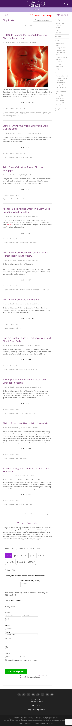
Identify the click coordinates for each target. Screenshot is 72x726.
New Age (57, 40)
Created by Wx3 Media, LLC (26, 723)
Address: (8, 638)
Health (60, 64)
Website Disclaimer (40, 723)
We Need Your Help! (42, 15)
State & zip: (9, 653)
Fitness (60, 62)
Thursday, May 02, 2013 (16, 175)
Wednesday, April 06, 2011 (17, 260)
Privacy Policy (49, 723)
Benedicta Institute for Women (62, 79)
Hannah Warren (24, 199)
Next (47, 26)
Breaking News (14, 108)
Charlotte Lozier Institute (27, 112)
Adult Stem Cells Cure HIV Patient (21, 299)
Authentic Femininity (62, 76)
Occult (58, 55)
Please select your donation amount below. (22, 548)
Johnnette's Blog (61, 82)
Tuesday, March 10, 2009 (17, 476)
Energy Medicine (61, 48)
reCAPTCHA (39, 676)
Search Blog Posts (43, 20)
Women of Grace (60, 73)
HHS (21, 114)
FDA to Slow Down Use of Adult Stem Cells (26, 423)
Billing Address (11, 607)
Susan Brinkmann (31, 42)
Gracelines (58, 36)
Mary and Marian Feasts (61, 88)
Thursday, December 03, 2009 (18, 387)
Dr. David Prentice (41, 112)
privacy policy (24, 677)
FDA (21, 458)
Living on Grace (61, 85)
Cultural (58, 25)
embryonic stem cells (26, 157)
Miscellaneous (60, 50)
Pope (57, 30)
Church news (24, 239)
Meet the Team (61, 91)
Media (58, 28)
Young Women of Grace (60, 110)
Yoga (57, 69)
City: (6, 647)
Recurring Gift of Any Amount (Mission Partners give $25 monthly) (26, 594)
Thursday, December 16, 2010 (18, 304)
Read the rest (26, 102)
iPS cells (26, 114)
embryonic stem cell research (28, 242)
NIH (35, 413)
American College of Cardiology (29, 289)
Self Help (59, 59)
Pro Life (22, 108)
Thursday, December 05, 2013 (18, 133)
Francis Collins (28, 413)
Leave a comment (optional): (30, 581)
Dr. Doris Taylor (45, 289)
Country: (8, 632)
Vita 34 (35, 369)
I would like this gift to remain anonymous (22, 660)
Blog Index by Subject (60, 44)
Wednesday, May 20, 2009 (17, 428)
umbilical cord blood (26, 369)
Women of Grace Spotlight (61, 104)
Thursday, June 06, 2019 (16, 42)
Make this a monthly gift (15, 600)
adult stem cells (13, 112)
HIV (21, 328)
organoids (33, 114)
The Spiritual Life (61, 100)
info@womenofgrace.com (36, 710)
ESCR (21, 413)
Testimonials (60, 98)
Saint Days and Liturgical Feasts (61, 95)
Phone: (7, 625)
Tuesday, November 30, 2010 (18, 345)
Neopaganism (60, 52)
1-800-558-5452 (36, 706)
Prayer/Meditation (61, 57)
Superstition (59, 66)
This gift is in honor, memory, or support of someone (26, 576)
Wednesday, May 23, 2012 (17, 216)
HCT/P (25, 458)
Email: (7, 619)
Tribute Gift (10, 570)
